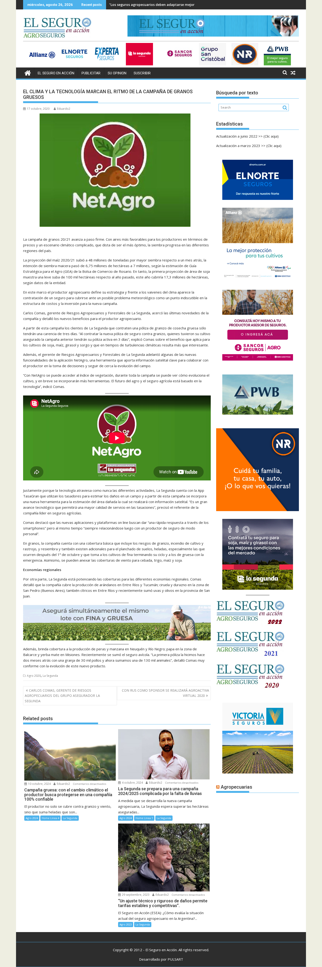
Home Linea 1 (144, 818)
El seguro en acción (56, 73)
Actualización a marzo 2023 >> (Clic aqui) (248, 145)
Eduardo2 (63, 109)
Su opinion (117, 73)
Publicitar (91, 73)
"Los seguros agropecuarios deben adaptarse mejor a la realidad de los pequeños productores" (187, 4)
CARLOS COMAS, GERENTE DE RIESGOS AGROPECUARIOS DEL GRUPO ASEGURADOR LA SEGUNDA (62, 695)
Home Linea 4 (50, 818)
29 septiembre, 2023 (135, 895)
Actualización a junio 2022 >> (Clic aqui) (247, 136)
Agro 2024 (32, 818)
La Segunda (50, 676)
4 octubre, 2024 (132, 783)
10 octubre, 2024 (39, 784)
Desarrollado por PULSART (161, 959)
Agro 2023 (126, 924)
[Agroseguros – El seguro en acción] (27, 72)
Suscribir (142, 73)
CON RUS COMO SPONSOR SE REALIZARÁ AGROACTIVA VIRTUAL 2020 (165, 693)
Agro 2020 (34, 676)
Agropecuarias (236, 787)
